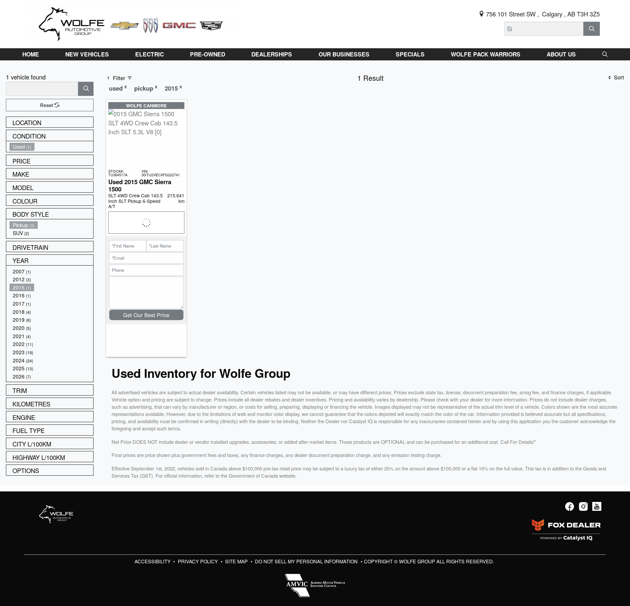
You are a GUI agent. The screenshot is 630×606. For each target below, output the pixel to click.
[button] (30, 54)
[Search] (591, 29)
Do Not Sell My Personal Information (307, 561)
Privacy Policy (198, 561)
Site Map (237, 561)
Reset (47, 105)
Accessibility (153, 561)
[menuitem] (52, 146)
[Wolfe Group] (135, 23)
